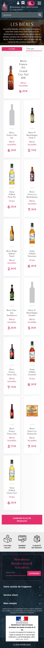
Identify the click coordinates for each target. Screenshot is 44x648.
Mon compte (10, 603)
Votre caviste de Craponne (17, 586)
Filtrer (12, 49)
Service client (11, 594)
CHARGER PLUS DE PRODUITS (22, 519)
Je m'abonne (34, 573)
